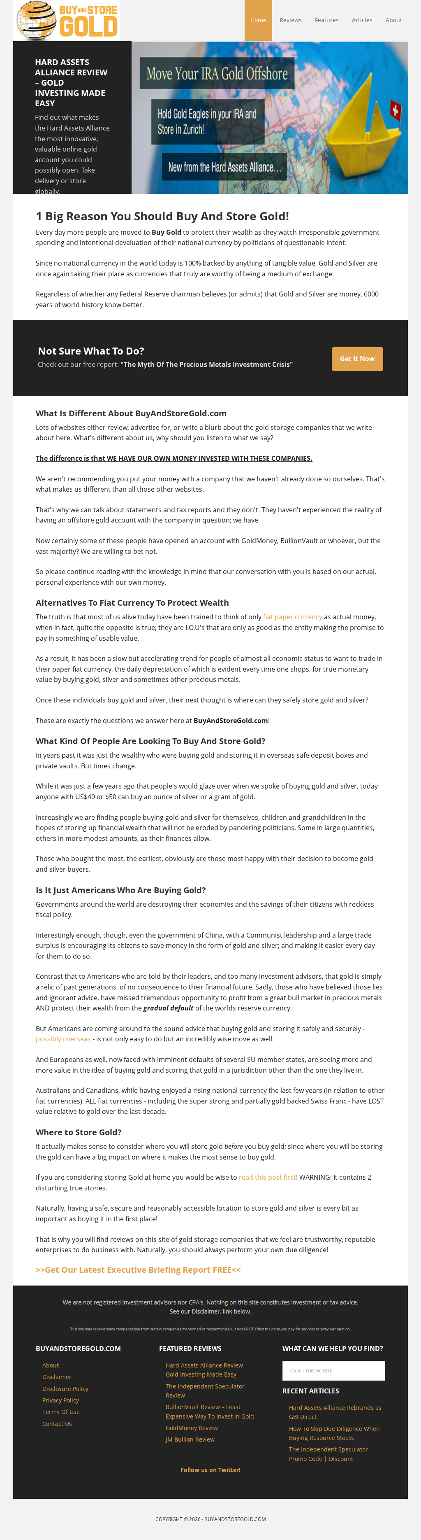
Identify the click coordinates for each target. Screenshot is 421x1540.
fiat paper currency (292, 616)
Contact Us (57, 1424)
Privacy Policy (60, 1400)
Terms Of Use (61, 1412)
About (50, 1365)
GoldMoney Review (192, 1428)
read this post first (267, 1177)
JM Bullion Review (190, 1439)
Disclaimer (57, 1377)
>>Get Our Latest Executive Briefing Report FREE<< (138, 1269)
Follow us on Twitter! (210, 1470)
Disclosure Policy (65, 1389)
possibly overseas (63, 1038)
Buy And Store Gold (66, 20)
